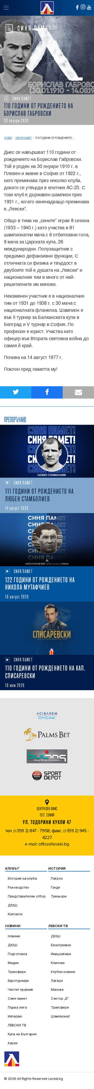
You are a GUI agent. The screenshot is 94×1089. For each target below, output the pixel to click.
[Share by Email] (78, 392)
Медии (13, 963)
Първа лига (17, 1007)
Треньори (59, 896)
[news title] (47, 451)
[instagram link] (83, 7)
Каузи (12, 1043)
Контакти (15, 914)
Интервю (15, 1016)
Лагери (57, 980)
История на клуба (22, 878)
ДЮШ (12, 905)
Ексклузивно (61, 945)
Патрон (56, 878)
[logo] (47, 7)
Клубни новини (63, 972)
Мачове (57, 989)
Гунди (55, 887)
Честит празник (20, 989)
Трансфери (17, 972)
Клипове (58, 963)
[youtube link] (89, 7)
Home (8, 138)
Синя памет (23, 138)
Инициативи (61, 954)
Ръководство (18, 887)
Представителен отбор (27, 896)
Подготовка (17, 954)
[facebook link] (77, 7)
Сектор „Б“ (60, 998)
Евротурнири (18, 980)
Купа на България (22, 1034)
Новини (14, 936)
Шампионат (60, 1016)
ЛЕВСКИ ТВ (17, 1025)
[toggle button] (6, 8)
